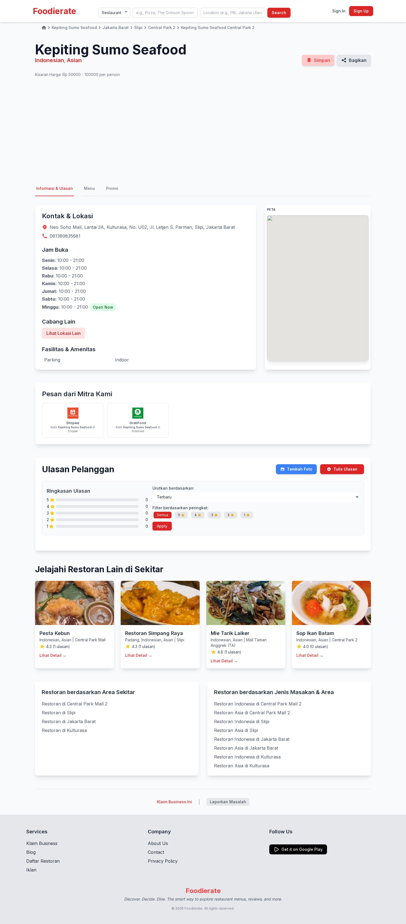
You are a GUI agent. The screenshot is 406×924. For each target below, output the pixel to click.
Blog (31, 852)
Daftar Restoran (43, 861)
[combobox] (165, 13)
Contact (156, 852)
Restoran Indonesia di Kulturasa (247, 757)
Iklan (31, 870)
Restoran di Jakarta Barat (69, 721)
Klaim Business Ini (174, 801)
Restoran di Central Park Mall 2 (74, 704)
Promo (112, 188)
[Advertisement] (203, 129)
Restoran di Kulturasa (64, 730)
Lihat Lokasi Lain (63, 333)
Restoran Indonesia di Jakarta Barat (251, 739)
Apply (162, 526)
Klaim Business (41, 843)
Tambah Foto (299, 469)
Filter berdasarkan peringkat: (180, 507)
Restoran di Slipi (58, 712)
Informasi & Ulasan (54, 188)
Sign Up (361, 11)
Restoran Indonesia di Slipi (241, 721)
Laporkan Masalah (228, 801)
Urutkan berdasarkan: (173, 488)
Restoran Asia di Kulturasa (241, 765)
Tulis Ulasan (345, 469)
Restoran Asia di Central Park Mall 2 (252, 712)
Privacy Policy (163, 861)
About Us (158, 843)
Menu (89, 188)
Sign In (339, 11)
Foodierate (54, 11)
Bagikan (358, 60)
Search (279, 12)
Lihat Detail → (53, 655)
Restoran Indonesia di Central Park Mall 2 (257, 704)
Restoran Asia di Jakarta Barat (246, 748)
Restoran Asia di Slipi (236, 730)
